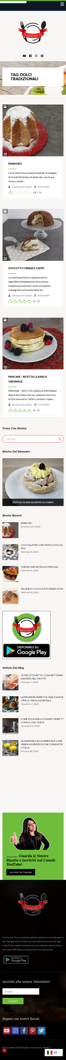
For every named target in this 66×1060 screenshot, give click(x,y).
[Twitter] (41, 1030)
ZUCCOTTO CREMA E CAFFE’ (26, 268)
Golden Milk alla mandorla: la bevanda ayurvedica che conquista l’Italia (42, 744)
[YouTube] (7, 1030)
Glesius (46, 1047)
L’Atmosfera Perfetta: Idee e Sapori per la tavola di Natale (42, 699)
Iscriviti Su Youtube (21, 872)
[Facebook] (24, 1030)
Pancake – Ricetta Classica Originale (27, 379)
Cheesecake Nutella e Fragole (39, 566)
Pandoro (15, 163)
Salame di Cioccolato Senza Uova (42, 588)
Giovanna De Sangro (22, 186)
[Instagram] (15, 1030)
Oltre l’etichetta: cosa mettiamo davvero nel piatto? (42, 677)
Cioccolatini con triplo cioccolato (42, 547)
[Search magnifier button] (60, 439)
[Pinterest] (33, 1030)
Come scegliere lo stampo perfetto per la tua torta (42, 721)
